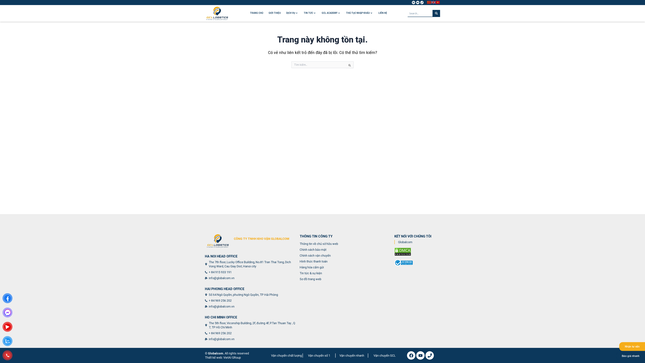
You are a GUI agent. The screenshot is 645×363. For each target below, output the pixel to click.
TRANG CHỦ (256, 13)
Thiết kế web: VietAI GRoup (223, 357)
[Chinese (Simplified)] (429, 2)
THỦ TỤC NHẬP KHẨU (358, 13)
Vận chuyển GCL (385, 355)
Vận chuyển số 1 (319, 355)
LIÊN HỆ (382, 13)
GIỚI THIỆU (275, 13)
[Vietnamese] (438, 2)
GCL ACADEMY (329, 13)
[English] (433, 2)
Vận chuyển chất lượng (286, 355)
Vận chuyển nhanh (351, 355)
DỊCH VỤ (290, 13)
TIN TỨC (308, 13)
